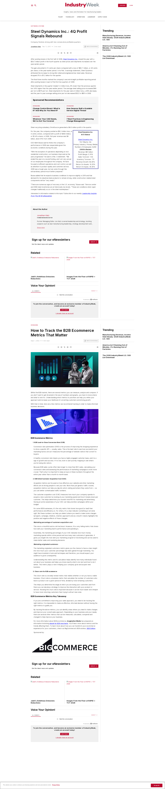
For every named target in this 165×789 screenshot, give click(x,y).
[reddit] (67, 53)
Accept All (156, 785)
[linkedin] (61, 53)
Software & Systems (37, 26)
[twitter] (64, 53)
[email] (71, 53)
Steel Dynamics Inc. (70, 59)
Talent (60, 17)
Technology (70, 17)
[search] (35, 5)
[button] (32, 5)
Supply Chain (102, 17)
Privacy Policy (56, 785)
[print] (97, 53)
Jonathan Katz (36, 46)
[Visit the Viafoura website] (94, 299)
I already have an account (65, 313)
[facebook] (58, 53)
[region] (64, 295)
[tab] (36, 291)
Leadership (91, 17)
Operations (81, 17)
